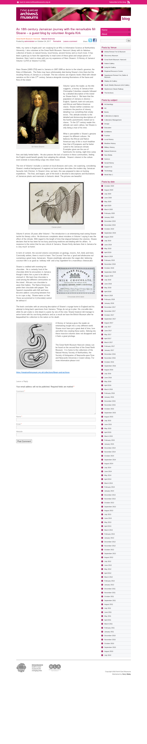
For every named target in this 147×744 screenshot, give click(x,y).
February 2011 (109, 628)
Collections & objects (111, 116)
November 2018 (110, 264)
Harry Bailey (126, 674)
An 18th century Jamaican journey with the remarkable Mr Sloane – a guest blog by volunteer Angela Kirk (56, 31)
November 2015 (110, 405)
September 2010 (110, 647)
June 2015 (108, 424)
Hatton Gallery (109, 63)
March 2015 (108, 436)
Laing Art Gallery (110, 67)
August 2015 (108, 417)
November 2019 (110, 225)
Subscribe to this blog (117, 2)
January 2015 (109, 444)
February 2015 (109, 440)
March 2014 (108, 483)
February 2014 (109, 487)
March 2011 (108, 624)
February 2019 (109, 260)
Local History (109, 139)
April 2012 (107, 573)
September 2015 (110, 413)
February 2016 (109, 393)
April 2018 (107, 291)
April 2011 (107, 620)
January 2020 (109, 217)
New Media (108, 155)
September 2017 (110, 319)
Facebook (95, 40)
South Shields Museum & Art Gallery (116, 85)
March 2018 (108, 295)
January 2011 (109, 632)
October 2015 (109, 409)
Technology (108, 171)
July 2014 (107, 467)
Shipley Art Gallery (110, 81)
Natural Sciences (48, 38)
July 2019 (107, 241)
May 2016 (107, 381)
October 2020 (109, 186)
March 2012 (108, 577)
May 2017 (107, 334)
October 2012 (109, 549)
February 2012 (109, 581)
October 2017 (109, 315)
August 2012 (108, 557)
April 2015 (107, 432)
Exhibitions (108, 131)
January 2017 (109, 350)
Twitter (90, 40)
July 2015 (107, 420)
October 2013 (109, 502)
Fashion (107, 135)
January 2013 (109, 538)
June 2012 (108, 565)
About (104, 34)
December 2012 (110, 542)
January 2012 (109, 585)
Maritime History (110, 143)
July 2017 (107, 327)
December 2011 (109, 589)
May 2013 (107, 522)
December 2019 (110, 221)
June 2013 (108, 518)
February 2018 (109, 299)
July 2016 (107, 373)
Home (104, 30)
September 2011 (110, 600)
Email (19, 424)
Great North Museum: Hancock (28, 38)
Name (19, 416)
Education (107, 127)
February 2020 (109, 213)
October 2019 (109, 229)
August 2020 (108, 190)
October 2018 (109, 268)
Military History (109, 147)
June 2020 (108, 198)
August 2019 (108, 237)
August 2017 (108, 323)
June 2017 (108, 330)
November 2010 (110, 639)
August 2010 (108, 651)
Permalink (57, 41)
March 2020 (108, 209)
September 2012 (110, 553)
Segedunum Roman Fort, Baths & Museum (116, 76)
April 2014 (107, 479)
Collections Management (112, 120)
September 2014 (110, 460)
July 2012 (107, 561)
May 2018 (107, 287)
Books (106, 112)
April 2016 (107, 385)
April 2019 (107, 252)
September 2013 (110, 507)
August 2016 (108, 370)
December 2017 (110, 307)
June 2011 (108, 612)
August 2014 (108, 463)
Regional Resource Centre (113, 71)
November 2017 (110, 311)
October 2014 (109, 456)
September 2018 (110, 272)
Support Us (108, 167)
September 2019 (110, 233)
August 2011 (108, 604)
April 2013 (107, 526)
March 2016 (108, 389)
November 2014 (110, 452)
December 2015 (110, 401)
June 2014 (108, 471)
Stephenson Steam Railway (113, 89)
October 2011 (109, 596)
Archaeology (108, 104)
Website (19, 431)
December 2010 (110, 635)
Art (105, 108)
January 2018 (109, 303)
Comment (20, 391)
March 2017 (108, 342)
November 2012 (110, 546)
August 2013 (108, 510)
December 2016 (110, 354)
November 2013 (110, 499)
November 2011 (109, 592)
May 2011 (107, 616)
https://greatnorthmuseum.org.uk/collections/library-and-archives (43, 372)
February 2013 (109, 534)
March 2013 (108, 530)
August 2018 (108, 276)
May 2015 (107, 428)
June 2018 (108, 284)
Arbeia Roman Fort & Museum (114, 52)
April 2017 (107, 338)
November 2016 (110, 358)
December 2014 (110, 448)
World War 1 (108, 174)
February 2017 (109, 346)
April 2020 (107, 205)
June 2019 (108, 245)
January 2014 (109, 491)
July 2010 (107, 655)
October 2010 (109, 643)
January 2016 (109, 397)
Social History (109, 163)
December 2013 (110, 495)
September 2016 (110, 366)
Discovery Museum (111, 55)
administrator (29, 41)
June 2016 (108, 377)
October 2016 (109, 362)
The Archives (109, 93)
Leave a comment (70, 41)
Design (106, 124)
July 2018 (107, 280)
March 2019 (108, 256)
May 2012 (107, 569)
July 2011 (107, 608)
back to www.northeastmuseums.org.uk (35, 2)
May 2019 (107, 248)
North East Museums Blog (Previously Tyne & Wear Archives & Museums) (29, 14)
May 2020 (107, 201)
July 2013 (107, 514)
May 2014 (107, 475)
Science (107, 159)
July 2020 (107, 194)
